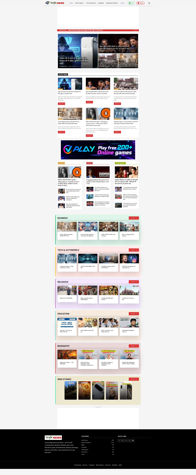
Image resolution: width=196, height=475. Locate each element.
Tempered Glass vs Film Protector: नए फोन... (66, 267)
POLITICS (61, 163)
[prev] (134, 30)
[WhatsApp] (129, 440)
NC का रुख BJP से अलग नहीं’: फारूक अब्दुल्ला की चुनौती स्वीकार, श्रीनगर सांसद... (73, 191)
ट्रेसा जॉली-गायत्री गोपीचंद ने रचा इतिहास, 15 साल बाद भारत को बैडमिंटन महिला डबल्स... (102, 189)
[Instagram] (122, 440)
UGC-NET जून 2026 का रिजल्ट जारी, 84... (66, 331)
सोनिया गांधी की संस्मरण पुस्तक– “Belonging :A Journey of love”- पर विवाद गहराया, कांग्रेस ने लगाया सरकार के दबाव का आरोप (97, 123)
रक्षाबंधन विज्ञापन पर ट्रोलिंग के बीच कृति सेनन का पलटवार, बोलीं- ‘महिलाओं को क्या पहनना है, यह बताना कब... (126, 182)
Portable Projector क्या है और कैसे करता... (107, 267)
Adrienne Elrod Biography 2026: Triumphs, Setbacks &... (87, 364)
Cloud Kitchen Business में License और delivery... (87, 235)
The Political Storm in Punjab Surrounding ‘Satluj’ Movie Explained (130, 205)
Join (132, 3)
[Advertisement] (98, 17)
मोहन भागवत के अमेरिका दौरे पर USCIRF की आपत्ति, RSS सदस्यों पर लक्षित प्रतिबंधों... (73, 206)
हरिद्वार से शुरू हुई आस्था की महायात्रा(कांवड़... (86, 299)
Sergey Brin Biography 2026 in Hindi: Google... (128, 363)
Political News (89, 119)
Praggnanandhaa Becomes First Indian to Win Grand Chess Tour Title (97, 182)
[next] (137, 30)
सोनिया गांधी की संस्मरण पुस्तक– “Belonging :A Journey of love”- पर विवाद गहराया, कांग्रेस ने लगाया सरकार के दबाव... (69, 182)
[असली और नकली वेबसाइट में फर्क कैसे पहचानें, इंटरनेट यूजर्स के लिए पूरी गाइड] (87, 258)
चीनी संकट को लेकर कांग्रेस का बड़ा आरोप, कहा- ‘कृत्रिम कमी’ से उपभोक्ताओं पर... (72, 198)
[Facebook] (119, 440)
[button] (149, 3)
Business (121, 61)
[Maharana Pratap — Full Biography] (67, 354)
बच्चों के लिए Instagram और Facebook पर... (128, 267)
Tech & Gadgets (117, 119)
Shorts (141, 3)
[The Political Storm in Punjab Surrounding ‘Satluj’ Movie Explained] (118, 205)
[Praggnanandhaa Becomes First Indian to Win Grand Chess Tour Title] (98, 172)
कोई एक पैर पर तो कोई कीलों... (66, 298)
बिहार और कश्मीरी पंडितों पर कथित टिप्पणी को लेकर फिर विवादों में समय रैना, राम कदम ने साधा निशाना (88, 30)
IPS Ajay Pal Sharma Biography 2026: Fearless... (107, 364)
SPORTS (89, 163)
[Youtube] (133, 440)
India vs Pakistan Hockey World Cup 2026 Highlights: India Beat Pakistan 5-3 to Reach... (102, 203)
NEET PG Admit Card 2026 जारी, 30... (107, 331)
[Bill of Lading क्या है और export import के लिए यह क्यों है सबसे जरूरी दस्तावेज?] (129, 226)
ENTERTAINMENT (120, 163)
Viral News (62, 55)
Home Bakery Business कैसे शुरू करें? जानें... (66, 235)
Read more (61, 103)
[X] (126, 440)
